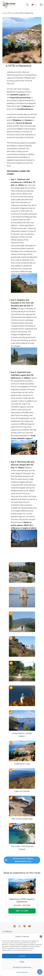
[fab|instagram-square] (24, 926)
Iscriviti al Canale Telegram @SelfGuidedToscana (23, 860)
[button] (41, 937)
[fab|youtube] (29, 926)
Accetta (22, 956)
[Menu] (41, 4)
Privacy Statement (22, 972)
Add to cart (22, 911)
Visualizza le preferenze (22, 967)
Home (4, 13)
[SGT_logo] (9, 5)
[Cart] (27, 4)
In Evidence (7, 932)
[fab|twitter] (19, 926)
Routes (12, 13)
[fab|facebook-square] (14, 926)
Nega (22, 962)
